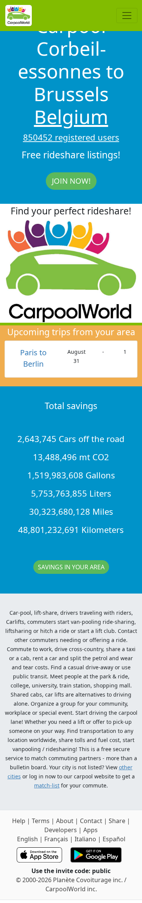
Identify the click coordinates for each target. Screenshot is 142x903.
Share (117, 821)
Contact (91, 821)
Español (114, 839)
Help (18, 821)
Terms (41, 821)
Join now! (71, 181)
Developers (60, 830)
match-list (46, 785)
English (27, 839)
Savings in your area (71, 567)
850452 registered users (71, 137)
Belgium (71, 117)
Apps (90, 830)
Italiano (85, 839)
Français (56, 839)
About (64, 821)
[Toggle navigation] (126, 15)
